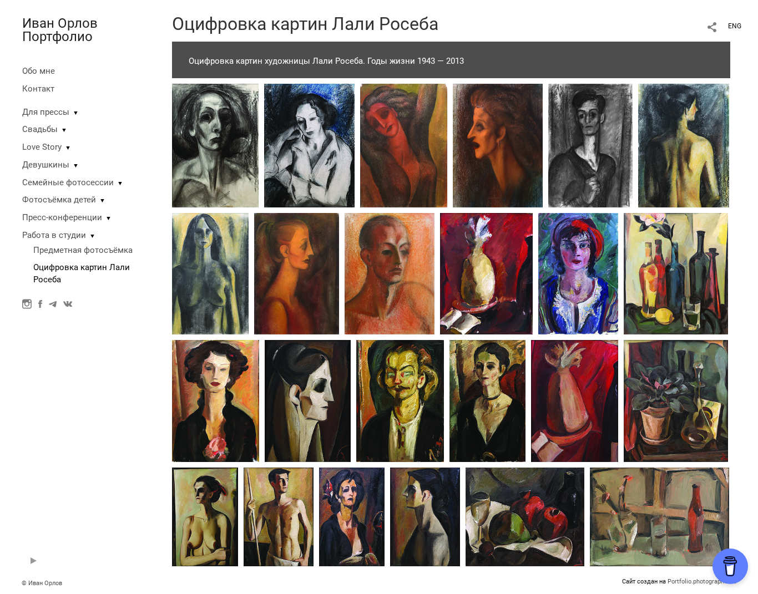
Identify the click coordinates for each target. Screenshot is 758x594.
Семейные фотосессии (68, 182)
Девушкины (45, 165)
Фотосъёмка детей (59, 200)
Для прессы (45, 112)
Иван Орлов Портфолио (60, 30)
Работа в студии (54, 235)
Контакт (38, 89)
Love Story (42, 147)
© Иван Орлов (42, 583)
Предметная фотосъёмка (83, 250)
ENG (734, 26)
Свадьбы (40, 129)
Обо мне (38, 71)
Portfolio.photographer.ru (702, 581)
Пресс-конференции (62, 217)
